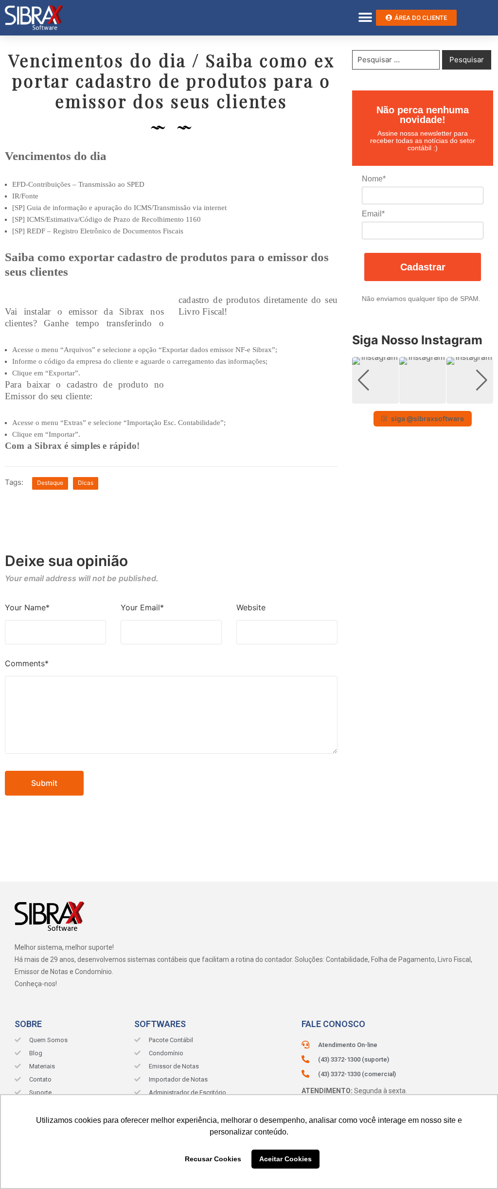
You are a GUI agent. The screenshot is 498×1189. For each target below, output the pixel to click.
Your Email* (142, 607)
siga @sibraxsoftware (427, 418)
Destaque (50, 482)
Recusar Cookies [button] (213, 1159)
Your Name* (27, 607)
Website (251, 607)
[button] (365, 18)
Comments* (27, 663)
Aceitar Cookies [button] (285, 1159)
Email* (373, 214)
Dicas (85, 482)
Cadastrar (422, 267)
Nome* (374, 179)
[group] (375, 380)
